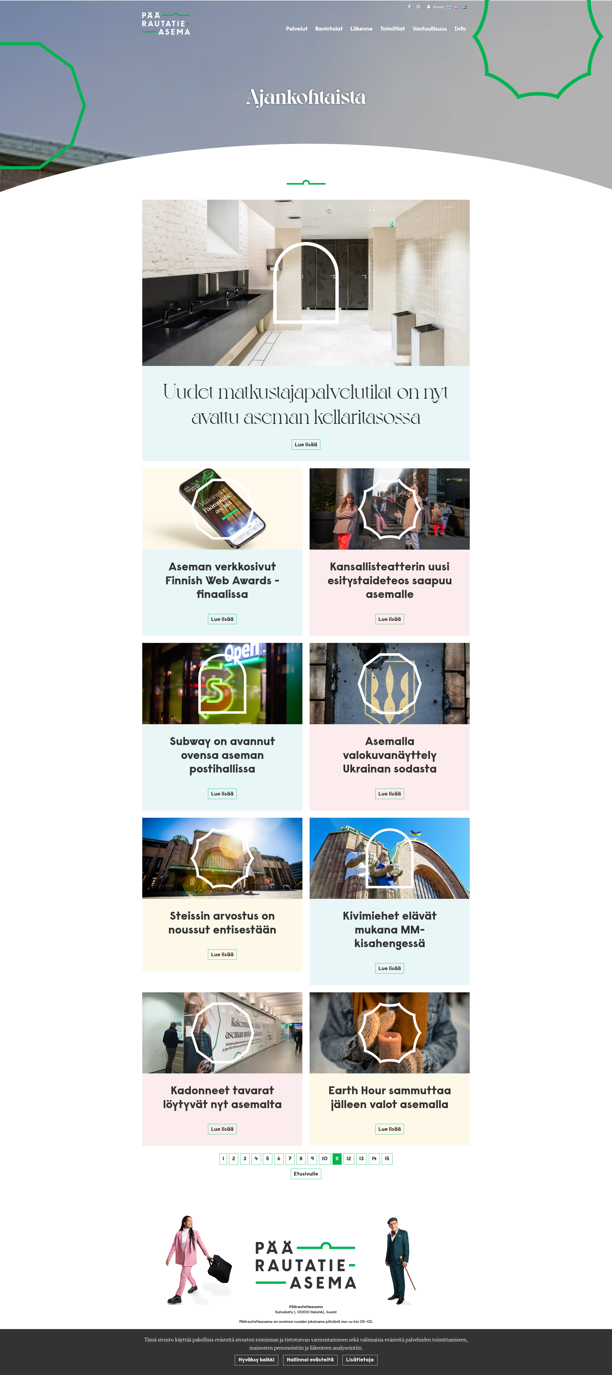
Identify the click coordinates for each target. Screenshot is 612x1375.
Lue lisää (306, 445)
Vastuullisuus (430, 29)
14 (374, 1159)
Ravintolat (329, 29)
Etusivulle (306, 1174)
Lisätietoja (360, 1360)
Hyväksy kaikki (256, 1360)
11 (337, 1159)
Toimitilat (392, 29)
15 (387, 1159)
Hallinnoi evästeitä (310, 1360)
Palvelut (297, 29)
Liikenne (361, 29)
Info (460, 29)
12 (349, 1159)
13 (361, 1159)
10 (325, 1159)
